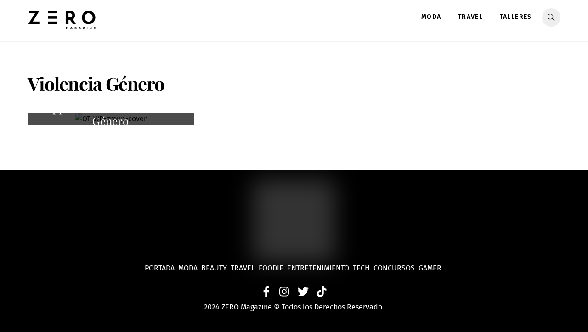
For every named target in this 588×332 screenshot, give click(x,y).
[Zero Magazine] (62, 24)
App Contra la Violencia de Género (110, 115)
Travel (470, 17)
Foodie (271, 268)
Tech (363, 268)
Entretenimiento (318, 268)
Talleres (516, 17)
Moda (431, 17)
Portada (160, 268)
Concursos (395, 268)
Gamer (430, 268)
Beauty (216, 268)
